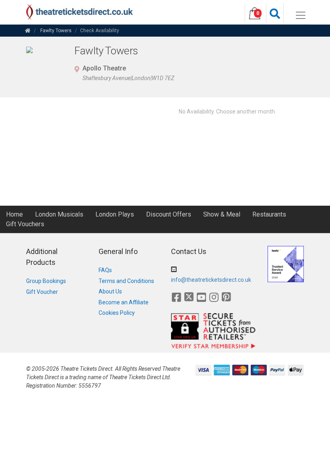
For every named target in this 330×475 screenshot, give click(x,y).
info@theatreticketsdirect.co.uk (211, 280)
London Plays (114, 214)
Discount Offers (168, 214)
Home (14, 214)
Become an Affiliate (123, 302)
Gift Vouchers (25, 224)
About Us (110, 291)
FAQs (105, 270)
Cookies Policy (117, 313)
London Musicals (59, 214)
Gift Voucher (42, 292)
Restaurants (269, 214)
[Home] (28, 30)
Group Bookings (46, 281)
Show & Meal (221, 214)
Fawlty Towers (56, 30)
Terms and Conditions (126, 281)
